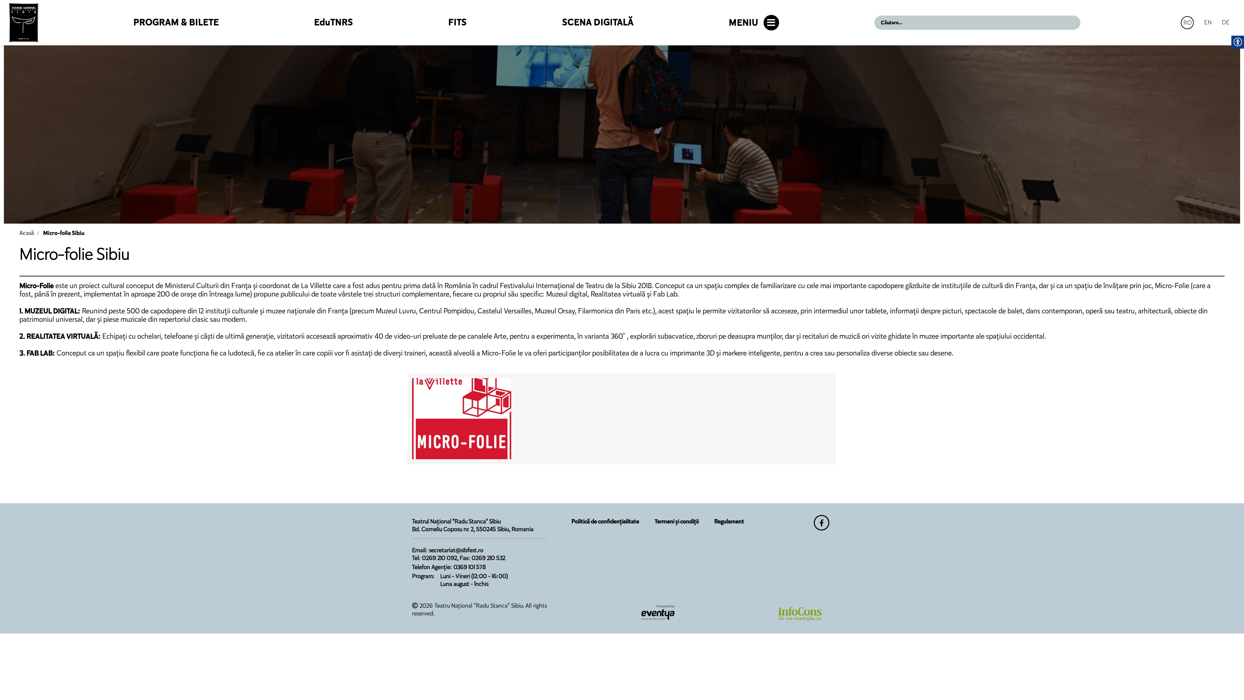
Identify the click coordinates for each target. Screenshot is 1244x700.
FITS (457, 22)
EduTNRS (333, 22)
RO (1187, 22)
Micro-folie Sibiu (64, 233)
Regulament (729, 521)
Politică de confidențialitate (605, 521)
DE (1226, 22)
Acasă (26, 233)
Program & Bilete (176, 22)
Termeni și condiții (677, 521)
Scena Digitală (598, 22)
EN (1208, 22)
